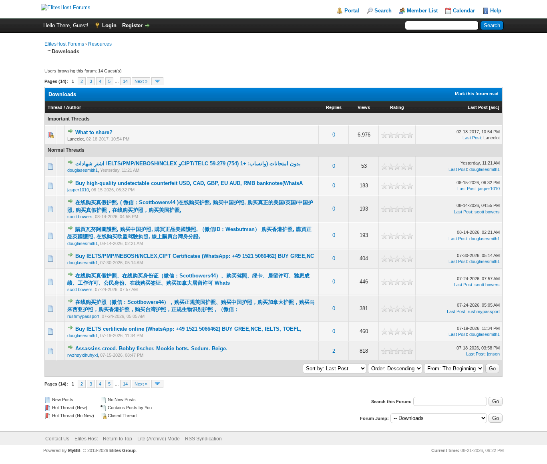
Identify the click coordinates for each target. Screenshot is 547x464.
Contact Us (57, 439)
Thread (55, 107)
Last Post (478, 107)
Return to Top (117, 439)
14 (125, 81)
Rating (397, 107)
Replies (334, 107)
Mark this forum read (477, 93)
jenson (493, 354)
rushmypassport (83, 316)
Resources (100, 44)
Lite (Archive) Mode (158, 439)
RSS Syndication (203, 439)
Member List (422, 11)
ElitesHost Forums (64, 44)
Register (132, 25)
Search (383, 11)
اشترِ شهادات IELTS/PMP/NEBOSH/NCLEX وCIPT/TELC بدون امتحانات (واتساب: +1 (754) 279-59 (188, 164)
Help (495, 11)
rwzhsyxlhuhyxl (82, 355)
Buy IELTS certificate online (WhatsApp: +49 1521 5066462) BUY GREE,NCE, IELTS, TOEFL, (188, 329)
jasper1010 (78, 189)
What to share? (94, 132)
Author (73, 107)
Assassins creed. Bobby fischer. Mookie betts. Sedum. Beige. (151, 348)
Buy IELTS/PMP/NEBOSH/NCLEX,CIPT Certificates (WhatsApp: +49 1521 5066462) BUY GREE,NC (194, 256)
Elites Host (86, 439)
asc (494, 107)
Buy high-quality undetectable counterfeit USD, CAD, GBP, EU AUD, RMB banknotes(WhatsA (189, 183)
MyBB (74, 450)
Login (109, 25)
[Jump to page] (157, 81)
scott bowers (80, 216)
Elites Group (122, 450)
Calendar (464, 11)
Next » (141, 81)
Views (364, 107)
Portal (351, 11)
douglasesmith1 (82, 170)
